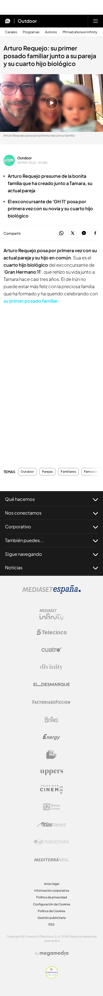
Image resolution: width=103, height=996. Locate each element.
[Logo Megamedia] (54, 953)
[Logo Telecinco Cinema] (51, 789)
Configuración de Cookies (51, 904)
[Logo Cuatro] (52, 649)
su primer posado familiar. (31, 301)
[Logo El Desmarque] (52, 684)
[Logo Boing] (51, 719)
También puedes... (24, 540)
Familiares (68, 471)
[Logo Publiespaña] (51, 842)
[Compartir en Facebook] (95, 233)
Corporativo (18, 526)
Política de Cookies (51, 911)
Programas (31, 32)
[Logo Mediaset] (52, 592)
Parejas (47, 471)
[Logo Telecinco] (51, 632)
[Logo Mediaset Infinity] (52, 614)
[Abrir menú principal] (95, 20)
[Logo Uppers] (51, 772)
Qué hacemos (20, 499)
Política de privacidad (51, 897)
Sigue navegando (23, 554)
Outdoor (27, 21)
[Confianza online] (52, 977)
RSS (51, 924)
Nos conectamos (23, 513)
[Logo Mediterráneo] (51, 859)
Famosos (91, 471)
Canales (11, 32)
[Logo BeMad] (51, 754)
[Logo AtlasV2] (51, 824)
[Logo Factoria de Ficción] (51, 702)
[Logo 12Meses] (51, 806)
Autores (51, 32)
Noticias (13, 567)
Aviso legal (51, 884)
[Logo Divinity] (51, 667)
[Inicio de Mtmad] (7, 20)
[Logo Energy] (51, 737)
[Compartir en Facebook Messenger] (84, 233)
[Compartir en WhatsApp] (61, 233)
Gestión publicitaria (52, 918)
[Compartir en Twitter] (72, 233)
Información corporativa (51, 890)
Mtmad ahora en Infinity (79, 32)
